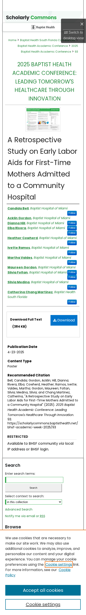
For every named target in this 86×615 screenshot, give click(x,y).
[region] (43, 572)
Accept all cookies (43, 590)
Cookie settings (58, 564)
